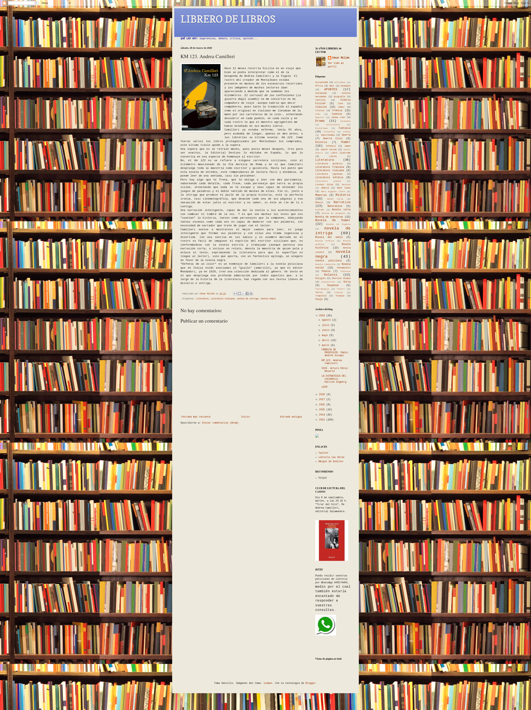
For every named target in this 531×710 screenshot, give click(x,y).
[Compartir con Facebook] (247, 293)
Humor (346, 142)
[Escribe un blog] (239, 293)
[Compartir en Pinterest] (251, 293)
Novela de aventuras (329, 217)
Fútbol (347, 132)
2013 (322, 419)
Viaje (319, 299)
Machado (346, 185)
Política (346, 271)
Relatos (330, 274)
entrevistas (333, 125)
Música (319, 202)
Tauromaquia (322, 289)
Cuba (317, 114)
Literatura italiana (222, 298)
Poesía (326, 271)
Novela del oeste (329, 237)
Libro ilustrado (341, 153)
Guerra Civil (333, 138)
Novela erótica (324, 241)
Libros (333, 156)
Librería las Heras (331, 457)
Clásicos (321, 107)
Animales (346, 86)
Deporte (319, 117)
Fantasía (345, 128)
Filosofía (329, 132)
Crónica (337, 110)
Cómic (341, 107)
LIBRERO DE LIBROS (227, 19)
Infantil (331, 146)
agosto (327, 320)
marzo (326, 345)
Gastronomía (328, 135)
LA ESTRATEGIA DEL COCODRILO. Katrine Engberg (334, 379)
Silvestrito (328, 282)
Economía (346, 121)
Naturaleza (335, 206)
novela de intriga (247, 298)
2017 (322, 399)
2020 (322, 315)
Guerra (346, 135)
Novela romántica (325, 264)
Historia (321, 142)
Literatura (202, 298)
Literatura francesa (329, 167)
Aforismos (339, 82)
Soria (347, 281)
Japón (347, 146)
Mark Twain (344, 188)
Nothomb (319, 210)
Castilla (320, 100)
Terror (319, 292)
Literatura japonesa (328, 174)
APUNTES (330, 89)
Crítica (319, 110)
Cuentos (337, 114)
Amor (331, 86)
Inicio (245, 416)
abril (326, 340)
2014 (322, 414)
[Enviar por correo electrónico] (235, 293)
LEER (324, 387)
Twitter (323, 453)
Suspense (333, 285)
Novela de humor (333, 220)
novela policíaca (328, 260)
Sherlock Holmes (341, 278)
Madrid (325, 188)
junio (326, 330)
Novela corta (341, 209)
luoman (267, 683)
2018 (322, 394)
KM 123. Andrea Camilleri (332, 362)
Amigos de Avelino (330, 461)
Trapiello (320, 296)
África (319, 86)
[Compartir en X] (243, 293)
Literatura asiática (328, 163)
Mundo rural (335, 199)
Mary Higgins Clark (333, 191)
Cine (340, 103)
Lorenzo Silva (324, 184)
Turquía (339, 296)
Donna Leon (338, 117)
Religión (320, 278)
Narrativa (342, 202)
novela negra (268, 298)
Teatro (341, 289)
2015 (322, 409)
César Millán (341, 57)
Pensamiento (344, 268)
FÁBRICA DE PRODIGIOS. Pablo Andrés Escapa (335, 352)
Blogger (311, 683)
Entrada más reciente (196, 416)
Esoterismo (321, 128)
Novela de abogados (333, 213)
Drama (320, 121)
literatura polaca (328, 181)
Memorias (321, 195)
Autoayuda (320, 93)
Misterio (343, 195)
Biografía (339, 96)
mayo (325, 335)
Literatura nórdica (329, 177)
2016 (322, 404)
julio (326, 325)
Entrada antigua (291, 416)
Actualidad (321, 82)
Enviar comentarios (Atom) (220, 422)
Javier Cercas (328, 149)
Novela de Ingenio (338, 224)
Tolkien (338, 292)
